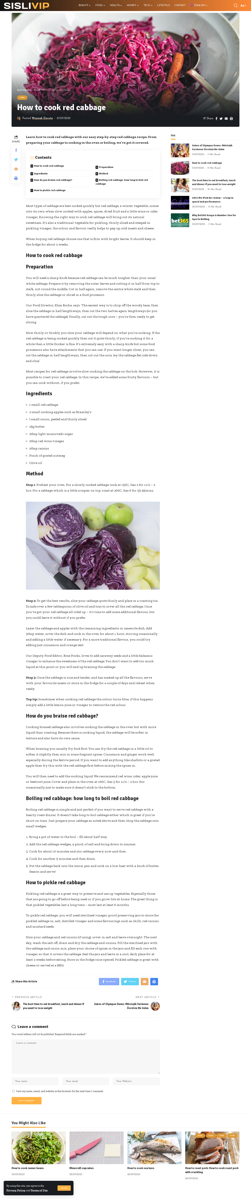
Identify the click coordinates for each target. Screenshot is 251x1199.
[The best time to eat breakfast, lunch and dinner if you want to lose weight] (180, 185)
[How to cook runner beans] (39, 1148)
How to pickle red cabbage (50, 190)
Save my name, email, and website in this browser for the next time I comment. (60, 1091)
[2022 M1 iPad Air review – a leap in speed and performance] (180, 203)
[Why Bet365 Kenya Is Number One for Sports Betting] (180, 220)
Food (22, 97)
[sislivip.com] (27, 5)
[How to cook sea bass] (154, 1148)
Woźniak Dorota (42, 118)
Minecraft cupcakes (81, 1168)
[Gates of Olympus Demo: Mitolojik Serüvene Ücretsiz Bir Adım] (180, 150)
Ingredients (41, 173)
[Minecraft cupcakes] (96, 1148)
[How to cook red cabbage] (180, 168)
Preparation (106, 167)
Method (103, 173)
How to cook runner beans (28, 1168)
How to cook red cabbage (49, 165)
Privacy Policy (16, 1190)
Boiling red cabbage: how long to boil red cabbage (122, 181)
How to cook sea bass (140, 1168)
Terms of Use (39, 1190)
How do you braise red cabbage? (53, 180)
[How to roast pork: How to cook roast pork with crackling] (212, 1148)
